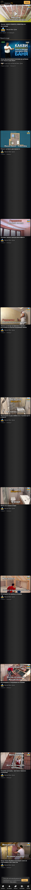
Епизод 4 (9, 422)
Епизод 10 (13, 66)
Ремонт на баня (5, 66)
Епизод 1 (9, 154)
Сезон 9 (4, 32)
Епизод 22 (11, 32)
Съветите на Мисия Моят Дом (13, 63)
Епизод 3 (9, 332)
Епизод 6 (9, 599)
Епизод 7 (9, 687)
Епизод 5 (9, 511)
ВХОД (27, 2)
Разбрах (25, 880)
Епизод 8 (9, 777)
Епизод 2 (9, 242)
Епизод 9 (9, 867)
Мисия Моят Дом (11, 29)
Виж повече (13, 881)
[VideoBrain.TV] (7, 2)
